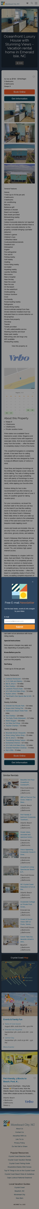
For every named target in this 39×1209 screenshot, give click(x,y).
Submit (19, 627)
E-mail (6, 617)
